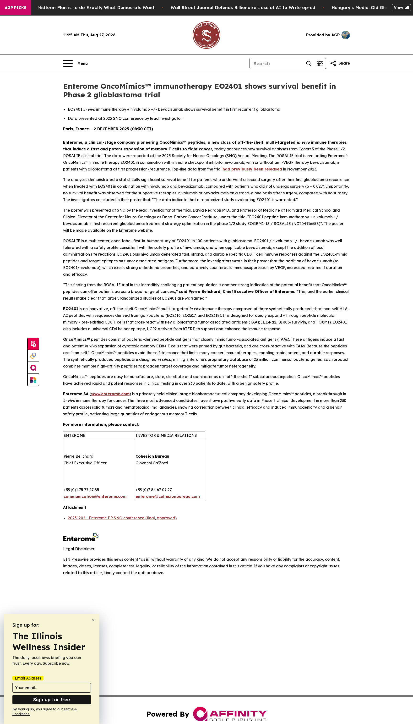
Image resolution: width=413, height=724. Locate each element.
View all (401, 7)
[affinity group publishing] (33, 368)
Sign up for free (51, 699)
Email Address (28, 678)
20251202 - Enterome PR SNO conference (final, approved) (122, 518)
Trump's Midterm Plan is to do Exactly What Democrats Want (86, 7)
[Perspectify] (33, 356)
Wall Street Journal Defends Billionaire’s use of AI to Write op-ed (243, 7)
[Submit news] (33, 344)
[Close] (93, 620)
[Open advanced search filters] (320, 63)
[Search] (308, 63)
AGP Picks (15, 7)
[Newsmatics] (33, 380)
